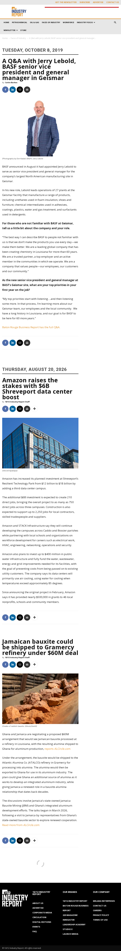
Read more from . (21, 825)
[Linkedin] (12, 89)
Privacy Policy (101, 915)
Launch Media (70, 933)
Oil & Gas (34, 22)
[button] (115, 22)
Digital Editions (41, 922)
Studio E (67, 929)
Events (36, 926)
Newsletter (9, 30)
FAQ (34, 931)
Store (23, 30)
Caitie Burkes (11, 82)
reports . (58, 749)
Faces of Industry (51, 22)
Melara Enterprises (104, 901)
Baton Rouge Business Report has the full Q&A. (31, 327)
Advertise (98, 2)
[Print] (27, 89)
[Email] (20, 89)
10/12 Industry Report (75, 901)
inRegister (69, 919)
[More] (34, 409)
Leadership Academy (74, 924)
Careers (97, 910)
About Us (37, 903)
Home (6, 22)
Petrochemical (19, 22)
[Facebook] (5, 89)
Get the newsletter (66, 2)
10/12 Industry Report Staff (17, 402)
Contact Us (112, 2)
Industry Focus (85, 22)
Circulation (39, 917)
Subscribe (85, 2)
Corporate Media (42, 912)
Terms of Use (100, 919)
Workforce (68, 22)
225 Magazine (70, 915)
